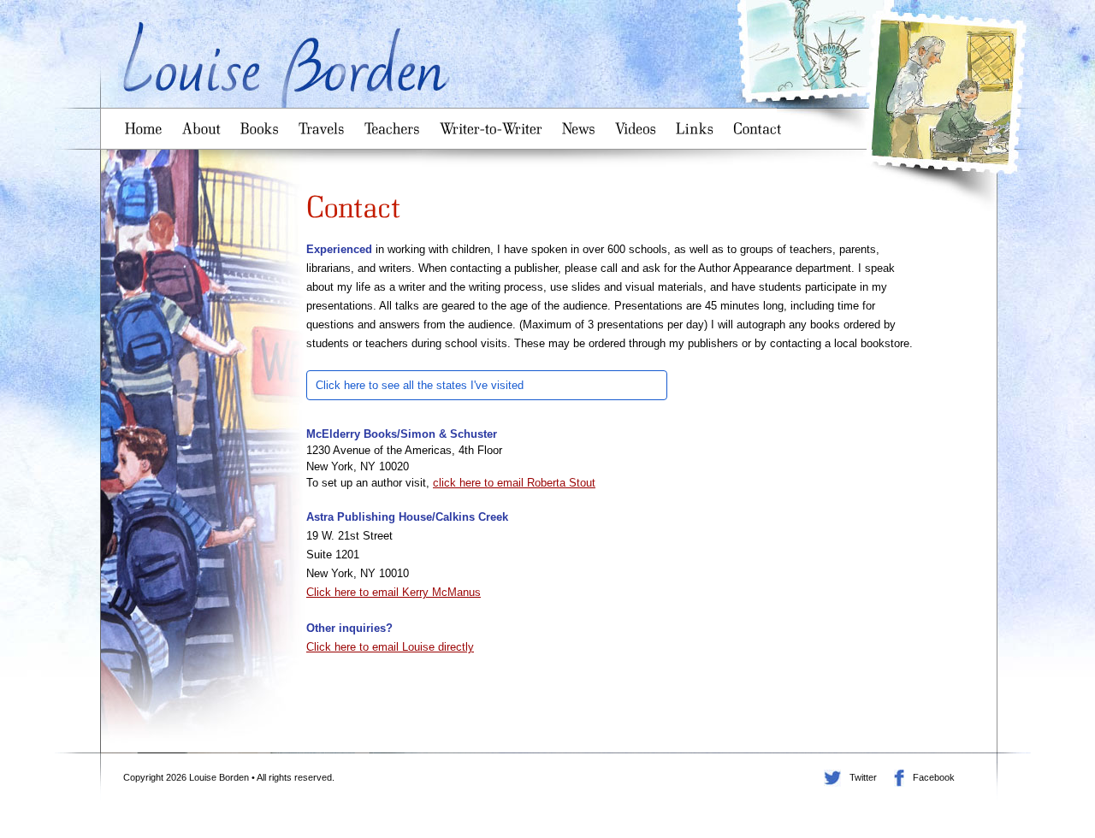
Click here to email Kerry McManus (393, 592)
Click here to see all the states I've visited (420, 385)
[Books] (263, 123)
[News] (581, 123)
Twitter (832, 778)
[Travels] (325, 123)
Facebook (899, 778)
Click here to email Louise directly (390, 646)
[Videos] (638, 123)
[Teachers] (395, 123)
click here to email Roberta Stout (514, 482)
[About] (204, 123)
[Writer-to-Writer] (494, 123)
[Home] (146, 123)
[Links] (697, 123)
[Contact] (760, 123)
